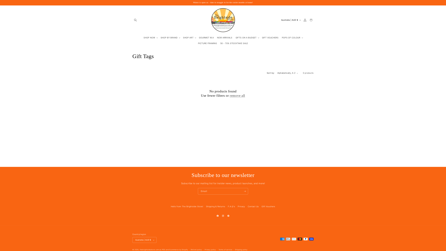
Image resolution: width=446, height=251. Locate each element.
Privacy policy (210, 250)
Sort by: (271, 73)
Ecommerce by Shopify (178, 250)
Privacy (241, 206)
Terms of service (225, 250)
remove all (237, 95)
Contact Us (253, 206)
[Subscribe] (245, 191)
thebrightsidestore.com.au (150, 250)
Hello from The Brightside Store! (187, 206)
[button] (135, 20)
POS (163, 250)
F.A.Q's (231, 206)
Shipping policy (241, 250)
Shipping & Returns (215, 206)
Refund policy (196, 250)
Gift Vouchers (268, 206)
